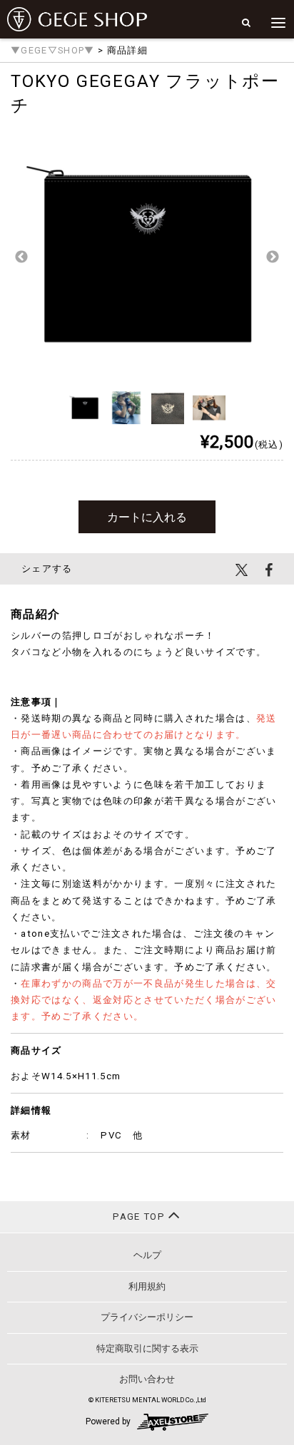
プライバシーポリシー (147, 1317)
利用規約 (147, 1286)
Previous (21, 257)
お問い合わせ (147, 1379)
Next (272, 257)
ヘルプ (147, 1255)
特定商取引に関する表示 (147, 1348)
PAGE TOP (140, 1216)
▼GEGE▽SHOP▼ (53, 50)
